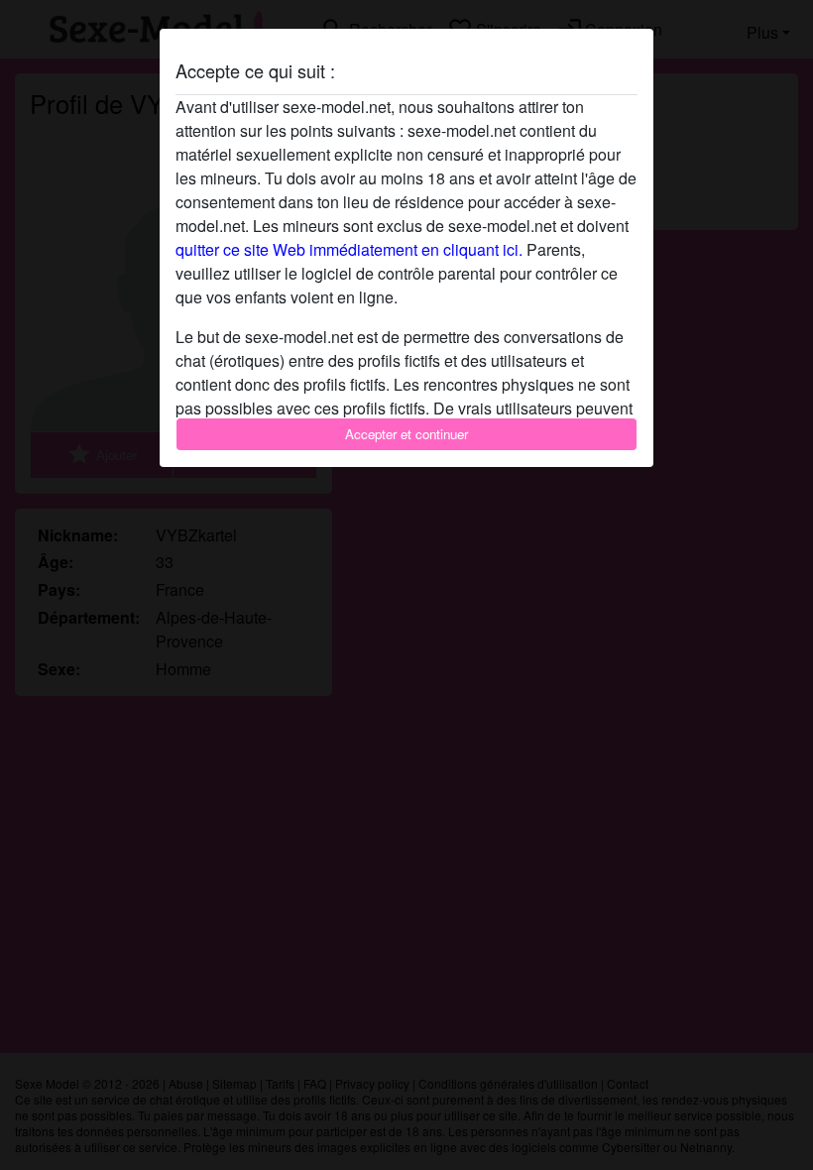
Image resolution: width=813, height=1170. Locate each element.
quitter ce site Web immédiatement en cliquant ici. (349, 249)
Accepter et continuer (406, 433)
